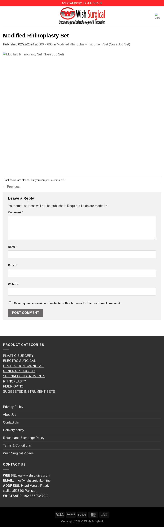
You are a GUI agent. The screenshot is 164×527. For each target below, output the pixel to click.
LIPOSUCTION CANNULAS (23, 366)
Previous (11, 186)
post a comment (54, 180)
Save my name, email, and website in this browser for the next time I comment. (67, 303)
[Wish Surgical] (82, 16)
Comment (15, 212)
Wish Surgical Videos (18, 453)
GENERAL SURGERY (19, 371)
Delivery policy (13, 430)
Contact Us (11, 422)
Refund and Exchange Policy (23, 438)
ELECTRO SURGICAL (19, 360)
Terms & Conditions (17, 445)
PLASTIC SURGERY (18, 355)
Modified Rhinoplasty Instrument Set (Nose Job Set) (93, 44)
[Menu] (5, 16)
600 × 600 (45, 44)
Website (13, 284)
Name (12, 246)
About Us (9, 414)
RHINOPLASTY (14, 381)
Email (12, 265)
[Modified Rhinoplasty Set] (63, 111)
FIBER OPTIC (13, 386)
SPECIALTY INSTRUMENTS (24, 376)
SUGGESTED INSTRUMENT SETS (29, 391)
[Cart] (158, 16)
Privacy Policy (13, 407)
